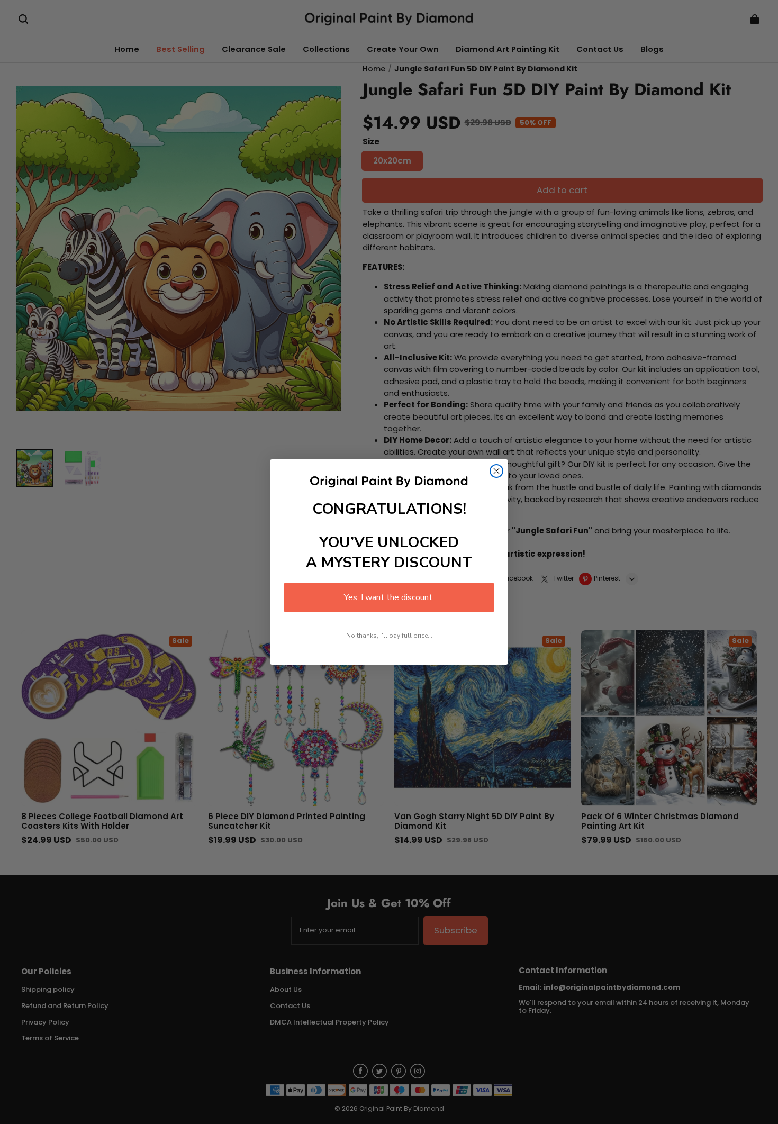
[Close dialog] (496, 471)
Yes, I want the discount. (389, 597)
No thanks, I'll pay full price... (389, 635)
